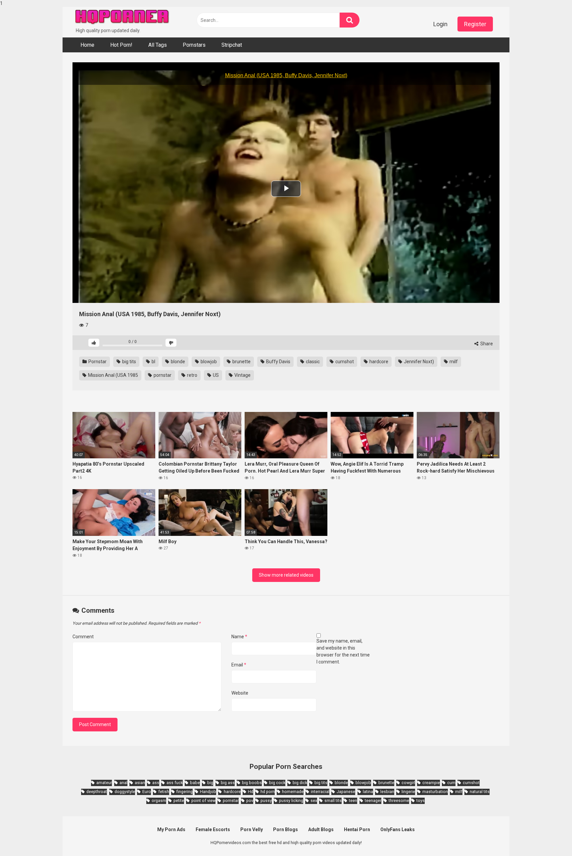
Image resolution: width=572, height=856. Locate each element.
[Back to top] (550, 837)
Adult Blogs (321, 829)
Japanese (346, 791)
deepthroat (96, 791)
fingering (184, 791)
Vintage (242, 375)
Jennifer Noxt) (418, 361)
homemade (293, 791)
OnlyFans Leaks (397, 829)
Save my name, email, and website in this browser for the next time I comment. (343, 651)
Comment (83, 636)
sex (313, 800)
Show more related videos (286, 575)
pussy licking (291, 800)
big (210, 782)
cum (451, 782)
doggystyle (125, 791)
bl (153, 361)
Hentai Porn (357, 829)
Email (238, 664)
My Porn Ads (171, 829)
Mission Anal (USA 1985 (112, 375)
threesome (399, 800)
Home (87, 45)
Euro (146, 791)
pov (249, 800)
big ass (228, 782)
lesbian (387, 791)
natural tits (480, 791)
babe (195, 782)
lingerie (408, 791)
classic (312, 361)
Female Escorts (213, 829)
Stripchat (231, 45)
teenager (373, 800)
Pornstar (97, 361)
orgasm (159, 800)
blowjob (208, 361)
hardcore (378, 361)
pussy (266, 800)
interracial (320, 791)
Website (239, 693)
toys (420, 800)
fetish (163, 791)
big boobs (252, 782)
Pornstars (194, 45)
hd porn (268, 791)
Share (486, 343)
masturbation (435, 791)
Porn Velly (251, 829)
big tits (128, 361)
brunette (241, 361)
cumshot (344, 361)
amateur (104, 782)
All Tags (157, 45)
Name (239, 636)
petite (178, 800)
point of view (203, 800)
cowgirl (408, 782)
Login (440, 24)
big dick (300, 782)
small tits (333, 800)
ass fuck (175, 782)
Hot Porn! (121, 45)
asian (140, 782)
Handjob (208, 791)
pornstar (162, 375)
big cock (277, 782)
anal (123, 782)
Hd (250, 791)
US (215, 375)
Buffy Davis (277, 361)
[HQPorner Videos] (122, 17)
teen (353, 800)
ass (155, 782)
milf (453, 361)
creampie (431, 782)
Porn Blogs (285, 829)
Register (475, 24)
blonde (177, 361)
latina (368, 791)
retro (191, 375)
